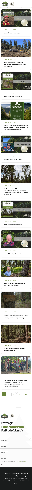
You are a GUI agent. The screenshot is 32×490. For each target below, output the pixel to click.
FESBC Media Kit (19, 461)
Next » (26, 394)
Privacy (24, 461)
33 (19, 394)
